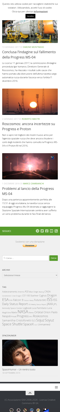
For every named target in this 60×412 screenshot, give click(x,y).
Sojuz (40, 320)
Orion (47, 312)
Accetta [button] (30, 16)
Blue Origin (33, 292)
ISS (50, 299)
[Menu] (56, 387)
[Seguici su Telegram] (37, 231)
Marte (14, 312)
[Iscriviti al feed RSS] (56, 231)
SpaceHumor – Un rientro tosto (18, 369)
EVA (11, 300)
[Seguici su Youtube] (51, 231)
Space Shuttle (12, 324)
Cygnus (43, 295)
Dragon (52, 295)
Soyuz (49, 320)
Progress (23, 316)
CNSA (47, 291)
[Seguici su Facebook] (46, 231)
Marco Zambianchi (33, 183)
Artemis (21, 292)
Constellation (6, 296)
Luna (49, 307)
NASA (23, 312)
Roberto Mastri (31, 119)
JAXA (50, 304)
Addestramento (9, 291)
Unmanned (44, 324)
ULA (35, 325)
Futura (37, 300)
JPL (55, 304)
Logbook (27, 308)
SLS (34, 320)
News (31, 312)
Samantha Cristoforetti (16, 320)
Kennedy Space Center (12, 308)
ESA (5, 299)
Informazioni (41, 11)
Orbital (38, 312)
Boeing (41, 292)
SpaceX (28, 324)
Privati (13, 316)
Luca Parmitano (39, 308)
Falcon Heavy (28, 300)
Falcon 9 (18, 300)
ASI (27, 291)
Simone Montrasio (33, 47)
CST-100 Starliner (30, 295)
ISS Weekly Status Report (37, 304)
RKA (30, 316)
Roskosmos (40, 316)
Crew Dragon (17, 296)
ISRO (44, 300)
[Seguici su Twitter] (42, 231)
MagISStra (6, 312)
